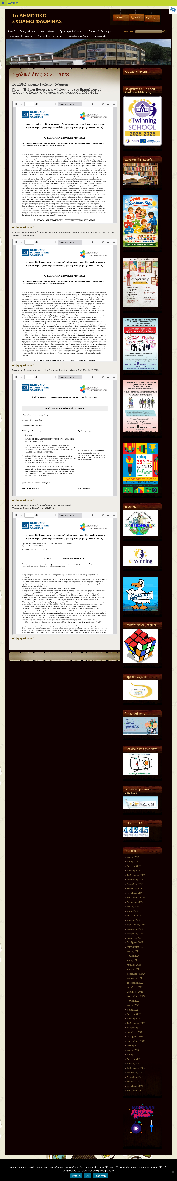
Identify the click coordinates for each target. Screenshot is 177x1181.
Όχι (88, 1175)
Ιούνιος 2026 (133, 857)
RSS (137, 17)
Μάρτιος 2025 (133, 920)
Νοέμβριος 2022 (134, 1032)
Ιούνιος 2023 (133, 1005)
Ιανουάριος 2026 (135, 879)
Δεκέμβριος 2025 (135, 884)
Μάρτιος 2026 (133, 870)
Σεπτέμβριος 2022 (136, 1041)
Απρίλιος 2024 (134, 965)
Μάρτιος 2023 (133, 1018)
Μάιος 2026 (132, 861)
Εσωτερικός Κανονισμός (20, 36)
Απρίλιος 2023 (134, 1014)
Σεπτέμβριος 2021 (136, 1090)
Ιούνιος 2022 (133, 1050)
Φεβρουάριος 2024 (136, 974)
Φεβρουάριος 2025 (136, 924)
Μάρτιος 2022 (133, 1063)
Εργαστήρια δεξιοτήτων (71, 31)
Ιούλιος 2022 (133, 1045)
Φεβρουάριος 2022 (136, 1068)
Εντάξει (76, 1175)
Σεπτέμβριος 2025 (136, 897)
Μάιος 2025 (132, 911)
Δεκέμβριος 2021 (135, 1077)
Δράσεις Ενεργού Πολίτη (50, 36)
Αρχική (119, 17)
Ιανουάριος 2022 (135, 1072)
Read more (101, 1175)
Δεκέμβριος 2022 (135, 1027)
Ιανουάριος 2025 (135, 929)
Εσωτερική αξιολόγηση (99, 31)
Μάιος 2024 (132, 960)
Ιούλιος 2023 (133, 1000)
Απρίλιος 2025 (134, 915)
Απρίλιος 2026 (134, 866)
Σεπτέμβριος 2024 (136, 947)
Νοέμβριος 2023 (134, 987)
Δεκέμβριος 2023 (135, 983)
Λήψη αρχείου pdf (23, 227)
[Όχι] (172, 1172)
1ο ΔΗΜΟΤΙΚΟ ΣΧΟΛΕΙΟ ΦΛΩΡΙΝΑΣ (37, 18)
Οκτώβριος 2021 (135, 1086)
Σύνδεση (13, 2)
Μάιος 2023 (132, 1009)
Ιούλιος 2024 (133, 951)
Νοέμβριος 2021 (134, 1081)
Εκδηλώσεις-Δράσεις (77, 36)
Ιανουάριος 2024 (135, 978)
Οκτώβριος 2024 (135, 942)
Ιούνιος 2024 (133, 956)
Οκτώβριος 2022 (135, 1036)
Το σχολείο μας (27, 31)
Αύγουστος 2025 (135, 902)
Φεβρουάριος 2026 (136, 875)
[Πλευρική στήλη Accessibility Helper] (173, 10)
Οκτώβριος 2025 (135, 893)
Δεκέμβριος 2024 (135, 933)
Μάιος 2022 (132, 1054)
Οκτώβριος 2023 (135, 991)
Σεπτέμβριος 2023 (136, 996)
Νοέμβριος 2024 (134, 938)
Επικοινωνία (152, 18)
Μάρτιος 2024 (133, 969)
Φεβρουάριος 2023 (136, 1023)
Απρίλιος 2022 (134, 1059)
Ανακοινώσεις (47, 31)
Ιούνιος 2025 (133, 906)
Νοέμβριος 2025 (134, 888)
